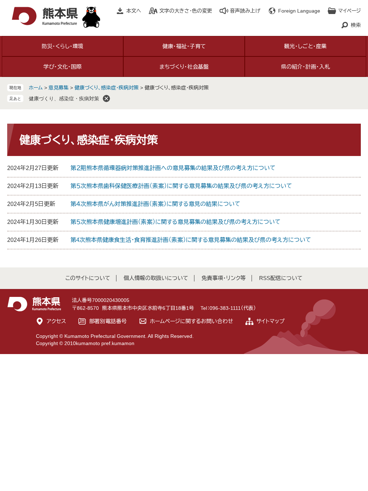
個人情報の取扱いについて (156, 278)
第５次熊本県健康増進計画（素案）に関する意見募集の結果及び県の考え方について (175, 222)
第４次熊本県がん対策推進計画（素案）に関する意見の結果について (155, 204)
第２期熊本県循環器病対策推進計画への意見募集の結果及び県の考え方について (173, 168)
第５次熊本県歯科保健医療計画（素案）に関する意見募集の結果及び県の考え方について (181, 186)
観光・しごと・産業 (305, 46)
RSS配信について (281, 278)
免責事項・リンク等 (224, 278)
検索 (356, 25)
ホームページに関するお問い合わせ (191, 321)
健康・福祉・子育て (184, 46)
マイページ (349, 11)
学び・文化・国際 (62, 67)
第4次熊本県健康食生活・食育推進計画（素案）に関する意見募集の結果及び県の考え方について (190, 240)
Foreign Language (299, 11)
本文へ (133, 11)
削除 (106, 98)
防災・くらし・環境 (62, 46)
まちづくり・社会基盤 (184, 67)
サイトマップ (270, 321)
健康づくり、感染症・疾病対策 (106, 88)
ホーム (36, 88)
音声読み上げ (245, 11)
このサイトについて (87, 278)
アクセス (56, 321)
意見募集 (59, 88)
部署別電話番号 (108, 321)
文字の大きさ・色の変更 (185, 11)
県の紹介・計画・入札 (305, 67)
